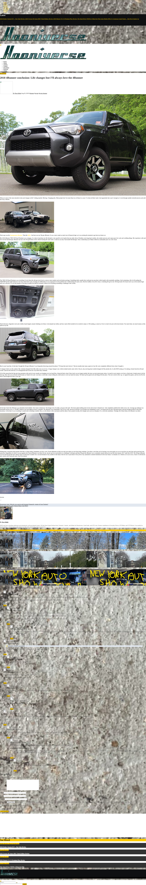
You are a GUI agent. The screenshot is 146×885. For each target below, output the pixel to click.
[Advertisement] (50, 825)
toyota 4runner (43, 93)
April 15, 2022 (25, 566)
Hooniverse (3, 73)
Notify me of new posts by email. (11, 808)
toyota (36, 93)
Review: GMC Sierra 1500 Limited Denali (12, 533)
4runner (32, 93)
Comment (3, 789)
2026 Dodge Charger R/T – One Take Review (13, 847)
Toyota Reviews (4, 850)
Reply (5, 605)
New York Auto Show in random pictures (12, 570)
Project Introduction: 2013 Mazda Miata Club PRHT (14, 506)
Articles (5, 5)
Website (2, 799)
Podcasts (5, 10)
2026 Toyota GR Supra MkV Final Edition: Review (14, 853)
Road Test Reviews (14, 843)
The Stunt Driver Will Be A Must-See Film (12, 867)
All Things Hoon (4, 863)
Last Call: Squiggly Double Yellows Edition (12, 551)
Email (1, 796)
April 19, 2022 (25, 548)
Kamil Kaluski (17, 548)
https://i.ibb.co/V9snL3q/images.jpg (19, 748)
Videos (5, 11)
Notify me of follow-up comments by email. (13, 805)
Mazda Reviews (4, 857)
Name (1, 792)
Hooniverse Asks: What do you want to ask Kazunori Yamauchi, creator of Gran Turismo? (24, 504)
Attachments (3, 802)
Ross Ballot (5, 522)
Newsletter (6, 8)
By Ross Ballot (17, 93)
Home (5, 2)
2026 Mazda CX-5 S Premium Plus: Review (12, 860)
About (5, 4)
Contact (5, 7)
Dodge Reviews (4, 843)
